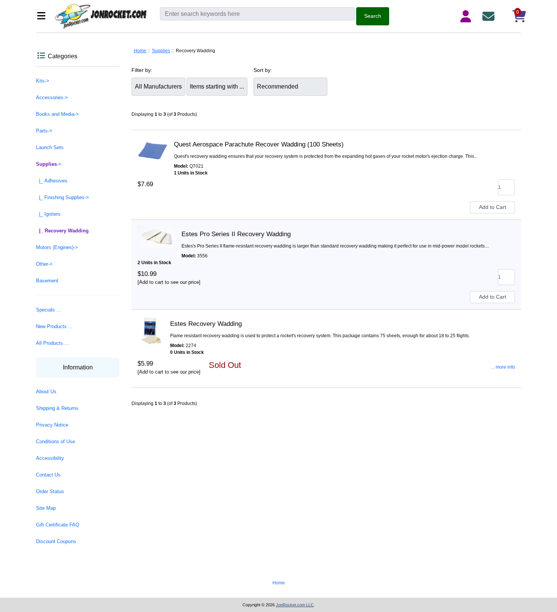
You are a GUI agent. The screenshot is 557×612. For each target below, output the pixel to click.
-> (48, 164)
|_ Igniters (48, 214)
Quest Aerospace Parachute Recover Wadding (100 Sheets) (259, 144)
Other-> (44, 264)
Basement (47, 280)
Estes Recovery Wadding (206, 323)
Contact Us (48, 475)
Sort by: (262, 70)
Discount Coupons (56, 541)
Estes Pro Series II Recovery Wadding (236, 234)
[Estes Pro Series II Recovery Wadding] (156, 234)
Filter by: (141, 70)
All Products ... (52, 343)
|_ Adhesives (51, 181)
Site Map (46, 508)
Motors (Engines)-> (57, 247)
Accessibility (50, 458)
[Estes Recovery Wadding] (151, 324)
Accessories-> (52, 97)
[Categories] (43, 16)
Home (140, 50)
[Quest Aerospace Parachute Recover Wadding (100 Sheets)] (153, 144)
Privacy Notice (52, 425)
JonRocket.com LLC (295, 605)
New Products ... (54, 326)
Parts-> (44, 131)
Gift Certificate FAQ (57, 525)
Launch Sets (50, 147)
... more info (503, 367)
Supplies (161, 50)
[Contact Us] (490, 16)
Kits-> (42, 81)
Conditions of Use (55, 441)
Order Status (50, 491)
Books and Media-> (57, 114)
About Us (46, 391)
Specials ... (48, 310)
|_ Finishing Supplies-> (62, 197)
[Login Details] (467, 16)
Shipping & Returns (57, 408)
